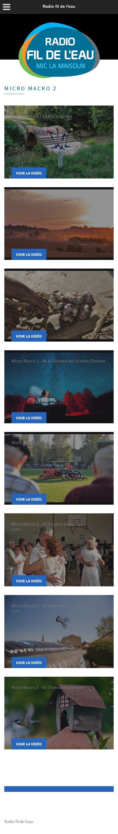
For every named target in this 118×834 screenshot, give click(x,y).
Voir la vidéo (29, 173)
